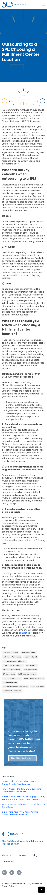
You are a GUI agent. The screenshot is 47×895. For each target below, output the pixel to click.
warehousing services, (12, 669)
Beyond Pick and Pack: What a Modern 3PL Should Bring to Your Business (21, 782)
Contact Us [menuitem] (8, 861)
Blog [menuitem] (35, 855)
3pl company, (31, 665)
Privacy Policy (8, 886)
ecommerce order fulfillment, (14, 661)
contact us (24, 632)
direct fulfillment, (37, 686)
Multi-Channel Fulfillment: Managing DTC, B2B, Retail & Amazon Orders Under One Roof (23, 798)
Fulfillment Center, (29, 653)
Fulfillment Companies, (12, 657)
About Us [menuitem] (6, 855)
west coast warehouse (12, 691)
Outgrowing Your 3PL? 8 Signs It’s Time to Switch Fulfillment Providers (21, 813)
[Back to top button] (41, 890)
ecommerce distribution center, (15, 686)
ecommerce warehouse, (34, 678)
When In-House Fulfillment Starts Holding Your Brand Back (23, 805)
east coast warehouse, (12, 678)
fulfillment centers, (10, 682)
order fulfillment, (30, 657)
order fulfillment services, (13, 665)
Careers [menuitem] (22, 855)
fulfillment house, (30, 669)
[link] (15, 4)
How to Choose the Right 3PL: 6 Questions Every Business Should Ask (21, 790)
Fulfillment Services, (10, 653)
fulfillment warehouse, (27, 674)
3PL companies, (9, 674)
